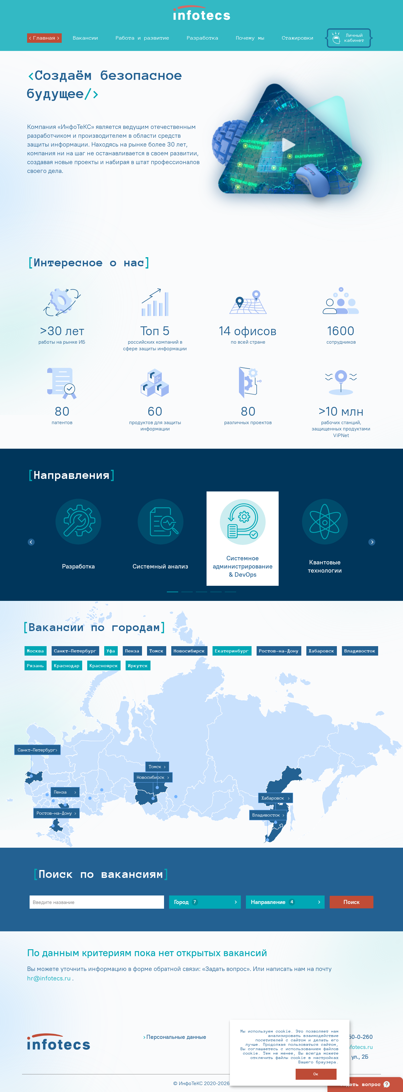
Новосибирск (189, 650)
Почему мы (250, 38)
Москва (35, 650)
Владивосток (360, 650)
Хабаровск (321, 650)
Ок (316, 1074)
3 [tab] (199, 591)
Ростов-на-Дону (279, 650)
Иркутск (138, 665)
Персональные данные (176, 1037)
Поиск (351, 902)
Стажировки (298, 38)
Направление (272, 902)
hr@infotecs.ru (49, 978)
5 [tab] (228, 591)
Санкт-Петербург (75, 650)
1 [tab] (170, 591)
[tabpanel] (78, 538)
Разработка (203, 38)
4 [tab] (213, 591)
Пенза (132, 650)
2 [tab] (184, 591)
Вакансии (85, 38)
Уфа (111, 650)
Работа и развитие (142, 38)
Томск (157, 650)
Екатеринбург (232, 650)
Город (185, 902)
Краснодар (67, 665)
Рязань (35, 665)
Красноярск (104, 665)
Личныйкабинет (354, 37)
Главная (44, 38)
